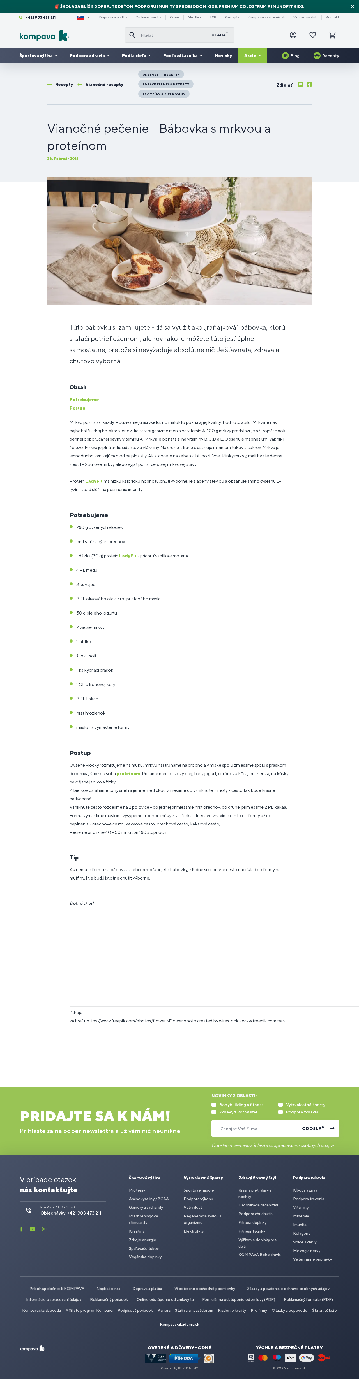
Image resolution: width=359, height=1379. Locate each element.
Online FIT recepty (161, 74)
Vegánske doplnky (145, 1257)
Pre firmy (259, 1310)
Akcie (250, 55)
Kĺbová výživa (305, 1190)
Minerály (301, 1216)
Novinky (223, 55)
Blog (295, 55)
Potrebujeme (84, 399)
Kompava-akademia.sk (266, 17)
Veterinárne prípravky (312, 1259)
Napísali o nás (108, 1288)
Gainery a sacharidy (146, 1207)
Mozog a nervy (306, 1250)
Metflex (194, 17)
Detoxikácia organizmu (258, 1205)
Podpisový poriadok (135, 1310)
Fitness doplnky (252, 1222)
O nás (175, 17)
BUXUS (183, 1368)
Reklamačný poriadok (109, 1299)
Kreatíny (136, 1231)
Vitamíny (301, 1207)
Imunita (300, 1224)
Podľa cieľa (134, 55)
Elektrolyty (194, 1231)
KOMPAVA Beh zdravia (259, 1254)
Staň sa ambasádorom (194, 1310)
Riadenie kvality (232, 1310)
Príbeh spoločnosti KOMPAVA (56, 1288)
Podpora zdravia (87, 55)
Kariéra (164, 1310)
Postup (77, 408)
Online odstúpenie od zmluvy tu (165, 1299)
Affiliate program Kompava (89, 1310)
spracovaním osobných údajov (304, 1145)
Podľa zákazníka (180, 55)
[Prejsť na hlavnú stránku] (70, 35)
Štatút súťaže (324, 1310)
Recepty (330, 55)
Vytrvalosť (193, 1207)
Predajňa (232, 17)
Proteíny (137, 1190)
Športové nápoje (199, 1190)
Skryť (352, 6)
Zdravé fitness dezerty (165, 84)
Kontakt (332, 17)
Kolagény (301, 1233)
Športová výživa (36, 55)
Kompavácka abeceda (41, 1310)
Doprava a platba (113, 17)
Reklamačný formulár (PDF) (308, 1299)
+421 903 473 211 (41, 17)
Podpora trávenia (308, 1199)
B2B (213, 17)
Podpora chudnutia (255, 1213)
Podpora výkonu (198, 1199)
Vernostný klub (305, 17)
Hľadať (219, 35)
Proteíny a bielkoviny (163, 94)
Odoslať (313, 1128)
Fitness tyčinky (251, 1231)
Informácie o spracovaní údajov (53, 1299)
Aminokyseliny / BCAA (149, 1199)
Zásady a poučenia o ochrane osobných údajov (288, 1288)
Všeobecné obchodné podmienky (204, 1288)
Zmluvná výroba (149, 17)
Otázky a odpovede (289, 1310)
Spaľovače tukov (144, 1248)
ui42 (195, 1368)
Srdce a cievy (304, 1242)
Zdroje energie (142, 1240)
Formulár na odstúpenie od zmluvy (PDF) (238, 1299)
